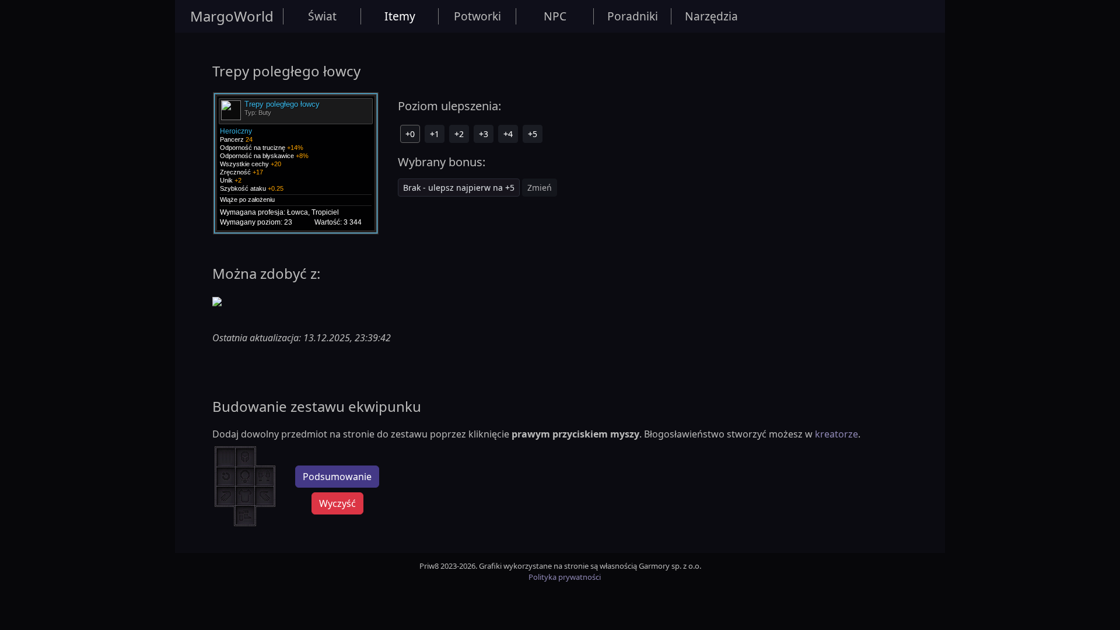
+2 (459, 133)
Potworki (477, 16)
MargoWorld (232, 16)
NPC (555, 16)
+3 (483, 133)
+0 (410, 133)
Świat (322, 16)
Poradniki (632, 16)
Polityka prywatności (564, 577)
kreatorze (836, 434)
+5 (532, 133)
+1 (434, 133)
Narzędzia (711, 16)
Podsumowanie (337, 476)
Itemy (399, 16)
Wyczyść (337, 503)
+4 (508, 133)
